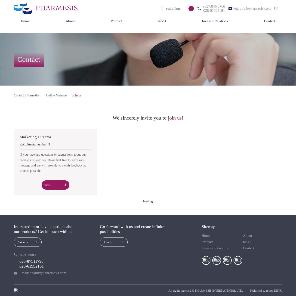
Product (116, 21)
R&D (162, 21)
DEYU (278, 290)
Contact (269, 21)
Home (25, 21)
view (47, 185)
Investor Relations (215, 21)
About (70, 21)
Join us (76, 95)
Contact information (27, 95)
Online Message (56, 95)
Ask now (23, 242)
